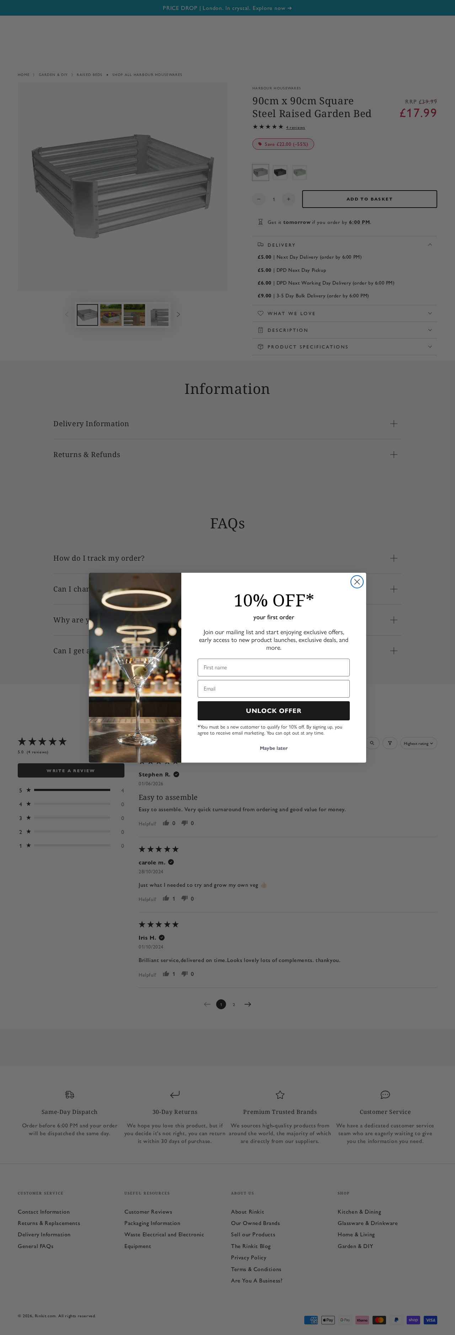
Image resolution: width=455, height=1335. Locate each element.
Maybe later (274, 748)
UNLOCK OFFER (274, 711)
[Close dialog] (357, 582)
